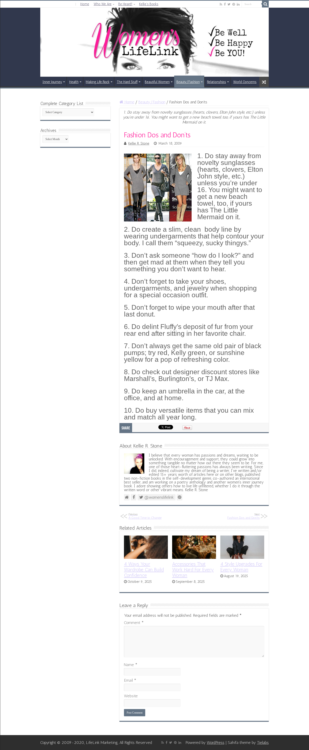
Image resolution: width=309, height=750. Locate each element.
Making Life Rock (97, 82)
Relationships (216, 82)
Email (130, 680)
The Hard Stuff (127, 82)
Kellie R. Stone (138, 143)
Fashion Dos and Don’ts (243, 516)
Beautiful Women (157, 82)
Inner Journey (52, 82)
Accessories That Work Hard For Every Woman (193, 569)
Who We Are (103, 4)
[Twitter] (229, 4)
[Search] (265, 4)
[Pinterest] (233, 4)
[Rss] (221, 4)
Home (84, 4)
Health (73, 82)
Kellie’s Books (148, 4)
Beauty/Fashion (188, 82)
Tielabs (263, 742)
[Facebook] (224, 4)
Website (131, 695)
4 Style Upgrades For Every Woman (241, 566)
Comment (134, 622)
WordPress (215, 742)
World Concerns (245, 82)
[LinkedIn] (238, 4)
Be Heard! (125, 4)
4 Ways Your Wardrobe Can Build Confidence (144, 569)
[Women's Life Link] (154, 42)
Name (130, 664)
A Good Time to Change (145, 516)
